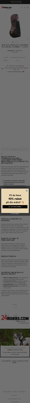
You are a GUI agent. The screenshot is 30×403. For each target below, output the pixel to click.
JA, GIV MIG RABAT (15, 206)
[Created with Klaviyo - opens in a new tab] (15, 213)
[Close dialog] (27, 191)
